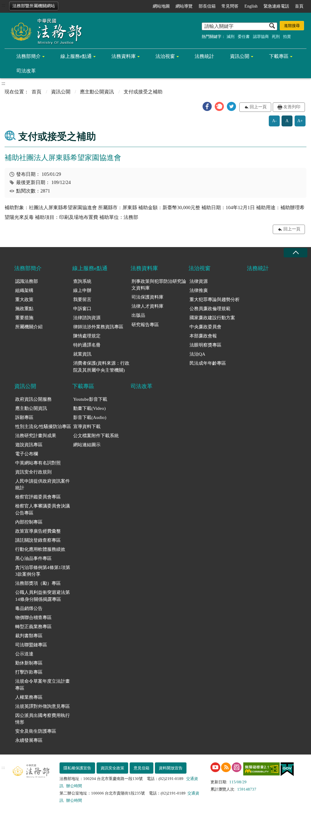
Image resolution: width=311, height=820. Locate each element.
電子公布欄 (26, 453)
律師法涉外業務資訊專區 (98, 326)
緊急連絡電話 (276, 6)
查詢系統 (82, 281)
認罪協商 (261, 36)
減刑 (230, 36)
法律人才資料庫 (147, 306)
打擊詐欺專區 (29, 672)
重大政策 (24, 299)
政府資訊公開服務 (33, 399)
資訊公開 (239, 56)
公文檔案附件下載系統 (96, 435)
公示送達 (24, 653)
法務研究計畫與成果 (35, 435)
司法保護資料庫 (147, 297)
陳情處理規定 (87, 335)
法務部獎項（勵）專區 (38, 583)
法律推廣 (199, 290)
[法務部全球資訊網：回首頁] (44, 31)
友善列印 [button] (291, 107)
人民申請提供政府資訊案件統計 (42, 484)
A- (274, 121)
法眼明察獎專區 (205, 345)
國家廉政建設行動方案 (212, 317)
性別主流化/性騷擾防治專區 (43, 426)
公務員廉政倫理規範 (210, 308)
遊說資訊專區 (29, 444)
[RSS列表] (226, 767)
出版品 (138, 315)
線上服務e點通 (76, 56)
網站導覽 (184, 6)
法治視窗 (165, 56)
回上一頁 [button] (258, 107)
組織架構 (24, 290)
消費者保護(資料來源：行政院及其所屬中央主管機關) (101, 367)
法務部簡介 (28, 56)
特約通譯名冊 (87, 345)
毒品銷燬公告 (29, 608)
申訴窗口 (82, 308)
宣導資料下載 (87, 426)
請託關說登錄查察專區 (38, 540)
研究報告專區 (145, 324)
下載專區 (279, 56)
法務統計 (204, 56)
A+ (300, 121)
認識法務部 (26, 281)
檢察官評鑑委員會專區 (38, 496)
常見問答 (229, 6)
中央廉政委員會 (205, 326)
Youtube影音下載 (90, 399)
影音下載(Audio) (89, 417)
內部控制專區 (29, 522)
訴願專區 (24, 417)
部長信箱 (207, 6)
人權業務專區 (29, 697)
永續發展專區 (29, 740)
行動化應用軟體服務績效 (40, 549)
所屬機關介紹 (29, 326)
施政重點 (24, 308)
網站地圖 (161, 6)
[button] (207, 106)
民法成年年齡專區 (208, 363)
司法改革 (26, 70)
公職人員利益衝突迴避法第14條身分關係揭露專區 (42, 596)
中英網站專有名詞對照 (38, 462)
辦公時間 (74, 786)
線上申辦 (82, 290)
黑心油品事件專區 (33, 558)
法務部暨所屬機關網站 (33, 6)
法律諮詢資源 (87, 317)
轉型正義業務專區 (33, 626)
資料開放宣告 (171, 768)
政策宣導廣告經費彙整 (38, 531)
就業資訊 (82, 354)
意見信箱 (141, 768)
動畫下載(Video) (89, 408)
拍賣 (287, 36)
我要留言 (82, 299)
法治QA (197, 354)
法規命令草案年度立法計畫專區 (42, 685)
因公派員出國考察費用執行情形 (42, 719)
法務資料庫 (123, 56)
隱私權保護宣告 (77, 768)
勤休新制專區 (29, 663)
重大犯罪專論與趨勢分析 (215, 299)
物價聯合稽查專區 (33, 617)
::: (3, 5)
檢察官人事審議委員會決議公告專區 (42, 509)
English (251, 6)
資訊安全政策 (112, 768)
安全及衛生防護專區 (35, 731)
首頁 (299, 6)
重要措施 (24, 317)
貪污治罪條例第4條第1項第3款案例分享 (42, 571)
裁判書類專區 (29, 635)
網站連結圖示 (87, 444)
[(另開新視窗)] (215, 767)
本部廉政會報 (203, 335)
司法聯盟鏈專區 (31, 644)
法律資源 (199, 281)
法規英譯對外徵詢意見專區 (42, 706)
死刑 (276, 36)
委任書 (244, 36)
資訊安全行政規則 (33, 472)
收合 (295, 252)
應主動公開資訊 (97, 91)
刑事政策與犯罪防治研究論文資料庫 (159, 285)
